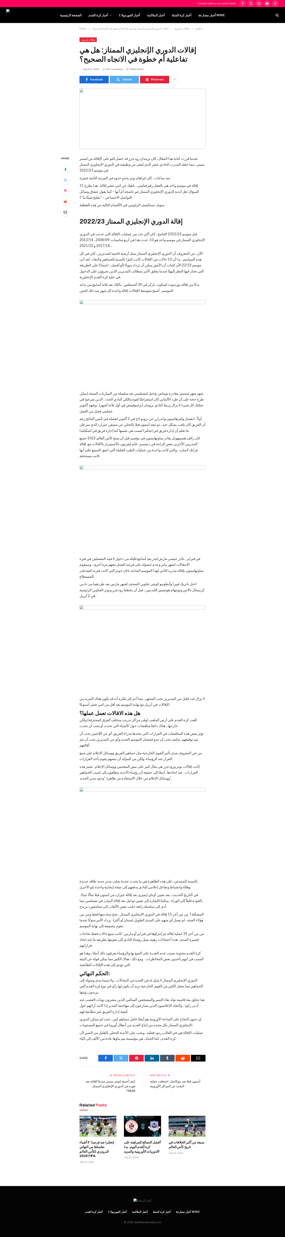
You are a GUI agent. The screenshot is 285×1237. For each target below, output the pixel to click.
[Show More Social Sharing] (174, 79)
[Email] (65, 212)
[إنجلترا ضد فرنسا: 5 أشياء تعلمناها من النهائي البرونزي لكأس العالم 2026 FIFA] (97, 1126)
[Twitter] (65, 180)
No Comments (114, 69)
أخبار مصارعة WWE (211, 15)
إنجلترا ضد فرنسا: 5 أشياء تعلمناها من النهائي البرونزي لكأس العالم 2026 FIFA (96, 1149)
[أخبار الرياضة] (29, 15)
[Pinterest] (65, 191)
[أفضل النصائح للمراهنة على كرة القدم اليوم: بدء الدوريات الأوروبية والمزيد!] (142, 1126)
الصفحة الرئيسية (71, 15)
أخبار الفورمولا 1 (129, 15)
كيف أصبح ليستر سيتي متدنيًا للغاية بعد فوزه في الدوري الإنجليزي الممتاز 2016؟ (110, 1086)
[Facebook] (65, 169)
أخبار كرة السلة (181, 15)
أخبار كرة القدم (98, 15)
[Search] (277, 15)
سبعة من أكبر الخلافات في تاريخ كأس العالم (186, 1144)
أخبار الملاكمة (156, 15)
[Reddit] (65, 201)
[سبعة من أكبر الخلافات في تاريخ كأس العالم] (187, 1126)
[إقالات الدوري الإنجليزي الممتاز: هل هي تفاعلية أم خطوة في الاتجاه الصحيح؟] (142, 119)
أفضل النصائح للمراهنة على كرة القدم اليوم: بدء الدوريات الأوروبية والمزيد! (142, 1146)
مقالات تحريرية (88, 39)
